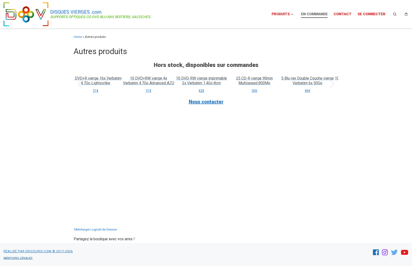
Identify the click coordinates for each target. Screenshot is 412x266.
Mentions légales (18, 258)
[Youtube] (404, 252)
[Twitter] (394, 252)
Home (78, 37)
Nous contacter (206, 102)
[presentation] (79, 84)
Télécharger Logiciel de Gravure (95, 229)
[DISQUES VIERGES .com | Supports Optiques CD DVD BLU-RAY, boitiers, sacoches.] (26, 13)
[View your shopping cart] (406, 14)
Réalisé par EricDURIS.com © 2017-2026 (38, 251)
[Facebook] (376, 252)
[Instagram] (385, 252)
